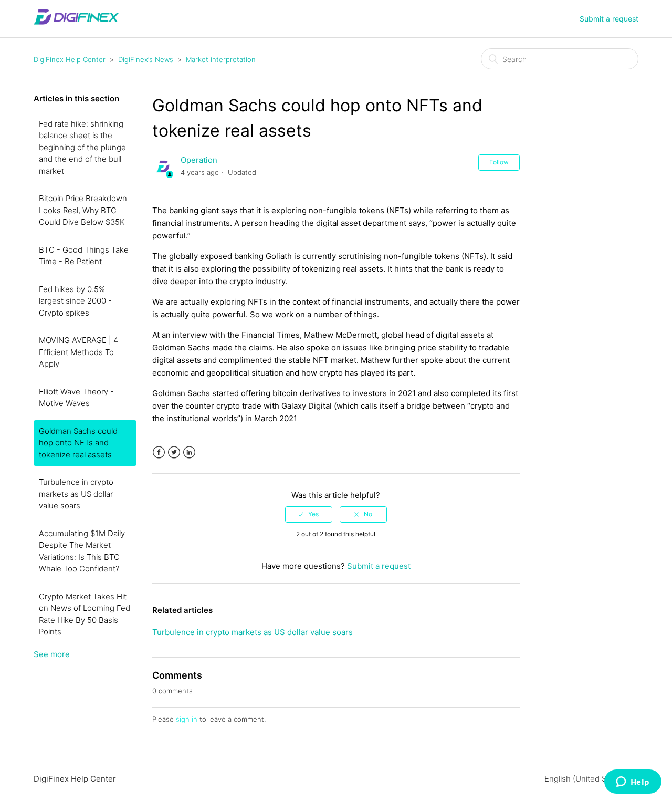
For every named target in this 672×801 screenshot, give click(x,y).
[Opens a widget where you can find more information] (633, 782)
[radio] (308, 514)
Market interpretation (221, 59)
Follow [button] (499, 162)
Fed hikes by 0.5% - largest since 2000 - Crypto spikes (75, 301)
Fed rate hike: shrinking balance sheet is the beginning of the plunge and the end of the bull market (82, 147)
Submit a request (609, 18)
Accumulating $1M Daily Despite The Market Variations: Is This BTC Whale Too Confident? (82, 551)
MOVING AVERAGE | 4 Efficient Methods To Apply (78, 352)
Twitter (174, 452)
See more (52, 654)
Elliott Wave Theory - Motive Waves (76, 398)
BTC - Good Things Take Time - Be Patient (84, 256)
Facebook (158, 452)
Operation (199, 160)
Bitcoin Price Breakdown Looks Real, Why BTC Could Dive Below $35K (83, 210)
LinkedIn (189, 452)
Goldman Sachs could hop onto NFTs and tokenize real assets (78, 443)
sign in (186, 719)
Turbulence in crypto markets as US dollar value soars (76, 494)
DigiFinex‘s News (145, 59)
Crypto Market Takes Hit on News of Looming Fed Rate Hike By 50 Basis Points (84, 614)
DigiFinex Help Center (70, 59)
